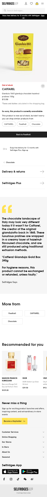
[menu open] (42, 3)
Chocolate (10, 162)
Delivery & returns (13, 171)
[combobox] (25, 10)
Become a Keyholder (13, 421)
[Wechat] (25, 480)
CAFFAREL (8, 89)
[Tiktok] (18, 480)
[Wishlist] (31, 3)
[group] (23, 373)
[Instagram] (11, 480)
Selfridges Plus (11, 183)
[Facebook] (4, 480)
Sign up (25, 150)
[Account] (25, 3)
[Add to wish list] (43, 86)
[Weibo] (32, 480)
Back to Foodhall (23, 134)
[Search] (5, 10)
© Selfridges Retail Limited (23, 493)
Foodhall (12, 313)
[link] (11, 385)
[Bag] (36, 3)
